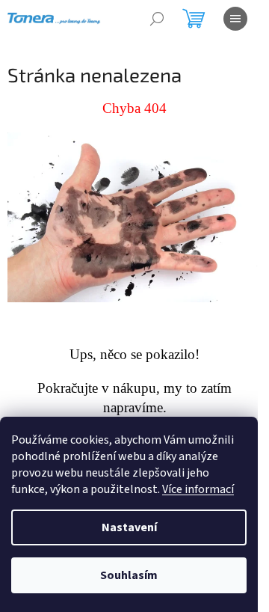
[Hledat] (157, 19)
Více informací (198, 489)
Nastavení (129, 527)
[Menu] (235, 19)
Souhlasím (129, 575)
